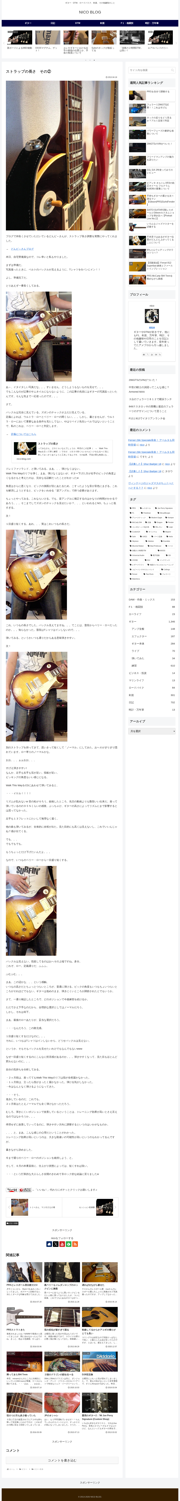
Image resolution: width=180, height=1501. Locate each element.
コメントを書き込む (62, 1460)
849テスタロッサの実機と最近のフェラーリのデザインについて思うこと (151, 408)
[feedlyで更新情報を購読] (68, 1244)
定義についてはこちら (23, 434)
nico (152, 327)
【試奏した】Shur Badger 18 (144, 464)
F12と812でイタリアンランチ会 (147, 418)
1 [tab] (85, 60)
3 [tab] (94, 60)
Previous (3, 43)
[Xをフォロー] (55, 1244)
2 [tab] (90, 60)
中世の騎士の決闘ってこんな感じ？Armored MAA (149, 389)
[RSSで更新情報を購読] (75, 1244)
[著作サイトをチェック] (49, 1244)
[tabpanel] (19, 43)
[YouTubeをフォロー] (62, 1244)
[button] (172, 70)
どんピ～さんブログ (22, 249)
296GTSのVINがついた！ (143, 380)
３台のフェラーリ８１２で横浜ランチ (150, 399)
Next (176, 43)
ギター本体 (13, 1223)
